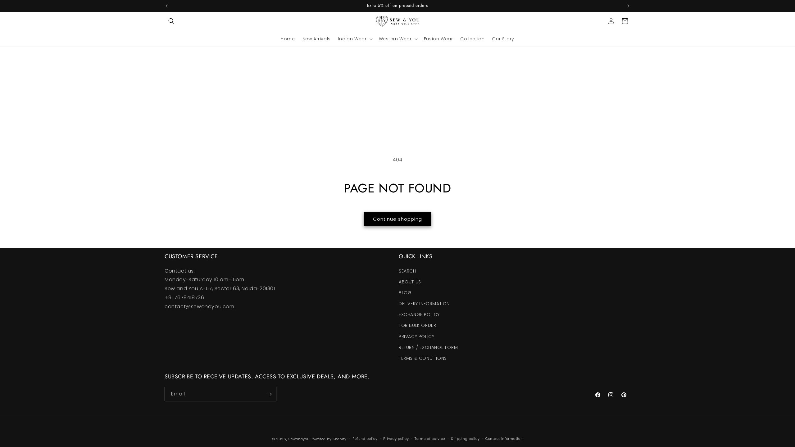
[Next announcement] (628, 6)
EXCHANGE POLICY (419, 314)
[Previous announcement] (167, 6)
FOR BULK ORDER (417, 325)
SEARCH (407, 271)
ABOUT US (410, 282)
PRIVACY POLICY (416, 336)
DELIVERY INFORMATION (424, 303)
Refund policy (365, 438)
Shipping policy (465, 438)
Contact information (504, 438)
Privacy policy (396, 438)
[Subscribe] (269, 394)
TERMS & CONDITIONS (423, 358)
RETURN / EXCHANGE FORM (428, 347)
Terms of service (430, 438)
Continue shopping (397, 219)
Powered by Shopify (329, 438)
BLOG (405, 293)
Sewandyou (298, 438)
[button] (171, 21)
